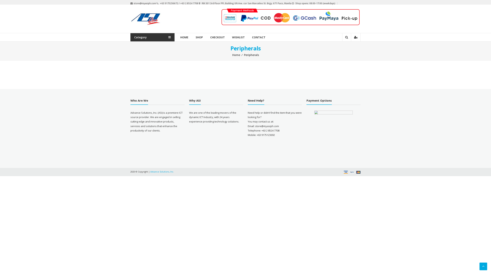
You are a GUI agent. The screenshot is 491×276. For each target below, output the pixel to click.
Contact (258, 37)
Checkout (217, 37)
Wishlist (238, 37)
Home (184, 37)
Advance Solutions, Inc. (162, 171)
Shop (199, 37)
